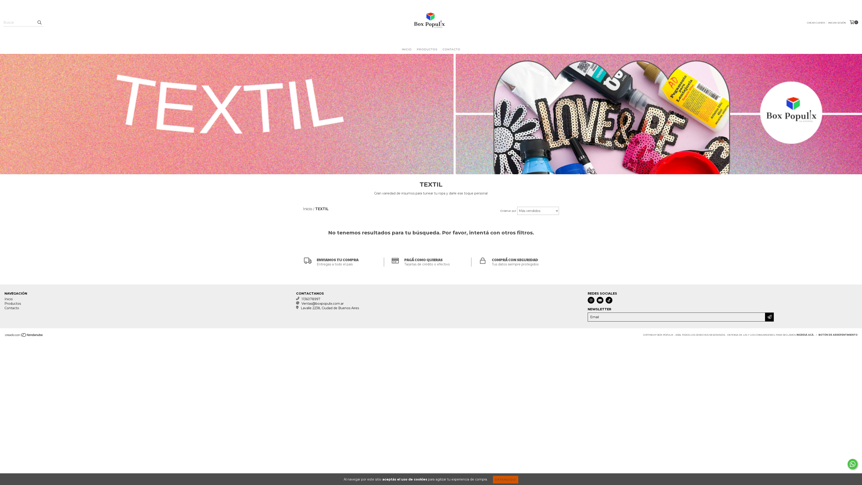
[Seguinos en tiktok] (609, 300)
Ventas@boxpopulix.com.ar (322, 304)
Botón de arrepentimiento (838, 334)
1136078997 (310, 299)
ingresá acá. (805, 334)
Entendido (505, 479)
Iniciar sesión (837, 22)
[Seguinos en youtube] (600, 300)
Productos (427, 49)
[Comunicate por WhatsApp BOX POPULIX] (853, 464)
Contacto (451, 49)
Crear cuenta (816, 22)
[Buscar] (39, 22)
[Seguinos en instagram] (591, 300)
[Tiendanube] (24, 336)
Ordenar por (508, 210)
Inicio (407, 49)
